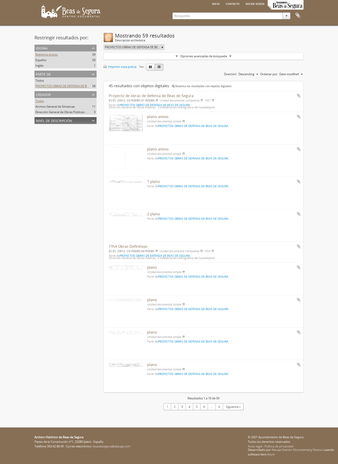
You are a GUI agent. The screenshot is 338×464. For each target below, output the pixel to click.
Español (40, 60)
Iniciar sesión (255, 3)
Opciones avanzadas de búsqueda (203, 56)
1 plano (153, 181)
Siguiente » (233, 407)
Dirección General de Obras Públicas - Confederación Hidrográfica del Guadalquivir (91, 112)
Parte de (43, 74)
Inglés (39, 65)
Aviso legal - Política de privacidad (270, 446)
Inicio (216, 3)
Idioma (42, 48)
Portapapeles (298, 15)
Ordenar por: (269, 74)
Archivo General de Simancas (55, 106)
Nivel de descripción (54, 120)
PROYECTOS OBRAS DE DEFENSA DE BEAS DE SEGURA (71, 86)
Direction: (230, 74)
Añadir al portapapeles (298, 95)
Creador (43, 94)
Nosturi (318, 450)
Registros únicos (46, 54)
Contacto (233, 3)
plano (152, 267)
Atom (271, 454)
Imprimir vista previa (121, 67)
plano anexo (158, 116)
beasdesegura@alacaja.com (111, 446)
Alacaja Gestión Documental (291, 450)
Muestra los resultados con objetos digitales (203, 86)
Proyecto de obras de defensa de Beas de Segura (151, 95)
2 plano (153, 213)
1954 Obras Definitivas (128, 246)
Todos (39, 80)
